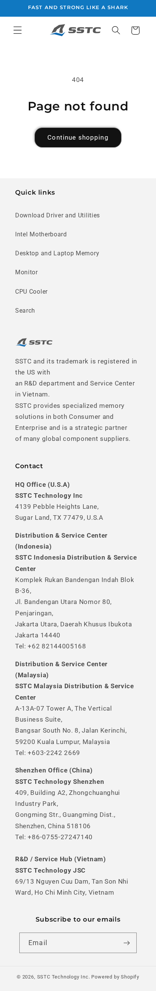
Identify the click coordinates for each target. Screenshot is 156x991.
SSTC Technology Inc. (63, 977)
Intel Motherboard (41, 234)
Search (25, 310)
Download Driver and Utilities (57, 215)
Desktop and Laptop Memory (57, 253)
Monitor (26, 272)
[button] (17, 30)
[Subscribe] (126, 943)
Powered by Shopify (115, 977)
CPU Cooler (31, 291)
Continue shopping (78, 137)
